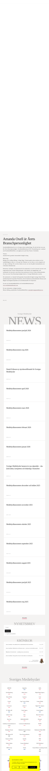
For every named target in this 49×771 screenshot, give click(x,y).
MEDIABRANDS (24, 719)
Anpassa (15, 767)
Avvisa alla (23, 767)
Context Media (40, 701)
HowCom (9, 719)
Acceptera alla (32, 767)
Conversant (9, 705)
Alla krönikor (24, 667)
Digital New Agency (39, 705)
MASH (39, 723)
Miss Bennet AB (9, 734)
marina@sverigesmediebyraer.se (35, 290)
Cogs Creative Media (24, 701)
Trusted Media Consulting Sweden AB (40, 748)
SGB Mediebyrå (39, 743)
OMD (40, 734)
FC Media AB (9, 710)
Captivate (24, 697)
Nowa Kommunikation (24, 734)
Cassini (9, 701)
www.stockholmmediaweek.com (10, 285)
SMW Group (9, 747)
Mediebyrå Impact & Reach (24, 730)
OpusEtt (24, 738)
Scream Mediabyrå (24, 743)
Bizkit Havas (24, 692)
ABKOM (9, 688)
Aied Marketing (9, 692)
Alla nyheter (24, 617)
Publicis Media (9, 743)
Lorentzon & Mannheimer (24, 723)
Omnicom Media (9, 738)
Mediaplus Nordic (9, 730)
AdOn (40, 688)
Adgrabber (24, 688)
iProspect (40, 719)
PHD (40, 738)
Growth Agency (39, 710)
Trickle (24, 747)
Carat (40, 697)
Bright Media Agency (39, 692)
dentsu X (24, 705)
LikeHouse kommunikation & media (9, 724)
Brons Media (9, 697)
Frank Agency (24, 710)
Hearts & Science (40, 714)
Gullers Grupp (9, 714)
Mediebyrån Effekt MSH (40, 730)
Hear (24, 714)
